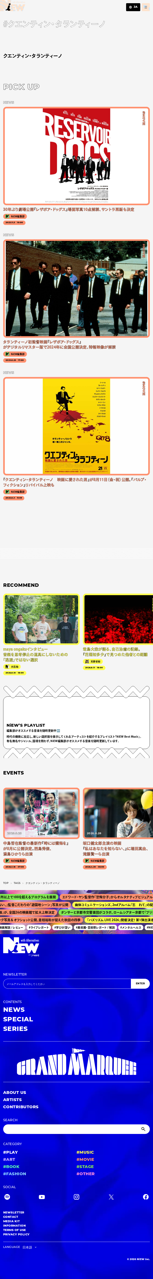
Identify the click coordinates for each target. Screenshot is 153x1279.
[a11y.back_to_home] (12, 6)
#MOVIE (85, 1160)
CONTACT (10, 1217)
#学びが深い (56, 927)
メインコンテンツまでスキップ (26, 5)
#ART (9, 1160)
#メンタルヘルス (124, 927)
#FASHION (14, 1174)
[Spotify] (7, 1198)
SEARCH (10, 1120)
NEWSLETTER (15, 974)
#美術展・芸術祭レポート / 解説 (88, 927)
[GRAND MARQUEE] (76, 1061)
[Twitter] (111, 1198)
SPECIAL (18, 1020)
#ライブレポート (32, 927)
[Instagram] (76, 1198)
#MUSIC (85, 1153)
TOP (6, 883)
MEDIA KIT (11, 1221)
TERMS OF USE (14, 1230)
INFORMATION (14, 1225)
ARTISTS (12, 1100)
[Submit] (144, 1129)
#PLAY (10, 1153)
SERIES (15, 1029)
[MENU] (146, 7)
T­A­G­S (17, 883)
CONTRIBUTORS (21, 1107)
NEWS (14, 1010)
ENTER (140, 984)
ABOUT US (14, 1093)
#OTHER (85, 1174)
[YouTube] (42, 1198)
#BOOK (11, 1167)
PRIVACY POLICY (16, 1234)
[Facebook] (146, 1198)
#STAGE (85, 1167)
